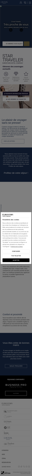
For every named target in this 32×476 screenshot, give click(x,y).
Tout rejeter (16, 256)
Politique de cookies (17, 246)
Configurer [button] (16, 251)
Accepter (16, 260)
